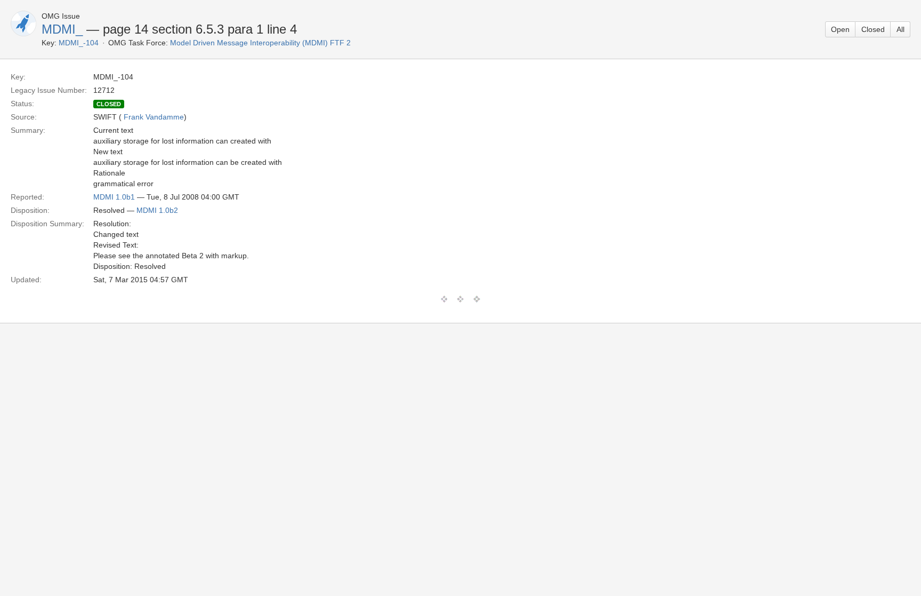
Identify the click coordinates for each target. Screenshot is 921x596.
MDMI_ (62, 29)
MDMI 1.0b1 (114, 197)
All (900, 29)
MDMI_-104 (79, 42)
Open (840, 29)
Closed (873, 29)
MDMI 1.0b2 (157, 210)
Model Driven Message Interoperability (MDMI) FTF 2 (260, 42)
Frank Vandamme (154, 117)
